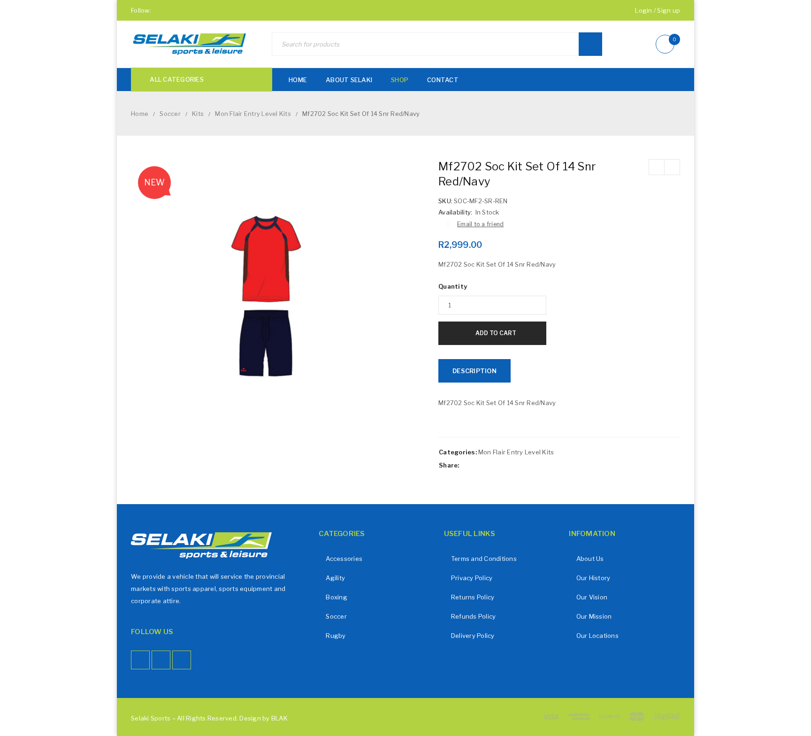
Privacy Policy (472, 578)
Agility (335, 578)
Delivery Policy (473, 635)
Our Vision (592, 597)
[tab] (474, 371)
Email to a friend (480, 224)
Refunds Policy (473, 616)
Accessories (344, 558)
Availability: (455, 212)
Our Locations (597, 635)
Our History (593, 578)
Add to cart (495, 333)
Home (139, 113)
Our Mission (594, 616)
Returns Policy (473, 597)
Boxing (336, 597)
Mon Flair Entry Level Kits (253, 113)
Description (474, 371)
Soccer (170, 113)
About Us (590, 558)
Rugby (335, 635)
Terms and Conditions (484, 558)
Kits (198, 113)
